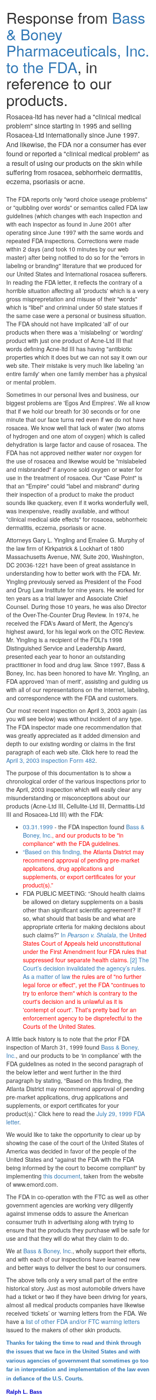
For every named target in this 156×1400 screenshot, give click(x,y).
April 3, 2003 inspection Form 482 (50, 760)
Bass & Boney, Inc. (47, 1251)
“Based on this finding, (83, 868)
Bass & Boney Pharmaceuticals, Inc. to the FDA (77, 42)
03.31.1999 (38, 827)
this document (61, 1176)
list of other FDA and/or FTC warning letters (83, 1321)
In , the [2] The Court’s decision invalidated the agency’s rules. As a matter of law (86, 980)
